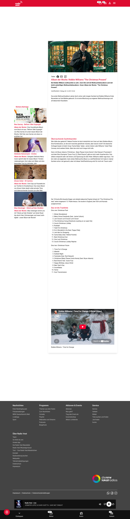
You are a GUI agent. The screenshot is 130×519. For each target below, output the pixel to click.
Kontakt (15, 453)
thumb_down (105, 504)
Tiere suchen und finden (100, 417)
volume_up (100, 504)
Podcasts (42, 422)
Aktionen (69, 409)
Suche (94, 422)
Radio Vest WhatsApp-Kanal (22, 448)
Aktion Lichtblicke (72, 420)
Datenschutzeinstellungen (41, 493)
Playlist (41, 417)
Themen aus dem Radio (47, 409)
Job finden (95, 420)
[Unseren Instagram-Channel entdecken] (115, 493)
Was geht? (69, 412)
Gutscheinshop (71, 417)
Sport (14, 420)
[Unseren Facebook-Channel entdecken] (112, 493)
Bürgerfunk (43, 425)
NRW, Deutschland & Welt (21, 414)
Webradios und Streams (47, 420)
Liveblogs (16, 417)
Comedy (42, 414)
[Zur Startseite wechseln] (18, 3)
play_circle (109, 504)
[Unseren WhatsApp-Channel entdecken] (108, 493)
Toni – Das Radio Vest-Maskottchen (25, 450)
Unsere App (16, 442)
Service (94, 409)
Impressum (16, 466)
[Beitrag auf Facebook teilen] (58, 77)
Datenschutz (17, 464)
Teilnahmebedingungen (20, 461)
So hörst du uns (18, 440)
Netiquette (16, 458)
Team (14, 437)
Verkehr (94, 412)
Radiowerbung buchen (20, 456)
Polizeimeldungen (19, 412)
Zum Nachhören (44, 412)
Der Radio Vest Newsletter (21, 445)
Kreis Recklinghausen (20, 409)
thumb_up (113, 504)
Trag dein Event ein (72, 414)
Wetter (94, 414)
